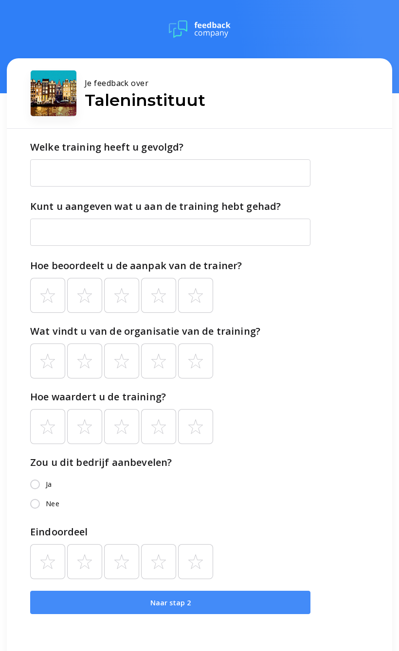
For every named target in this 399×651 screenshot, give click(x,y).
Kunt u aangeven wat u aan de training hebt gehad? (155, 206)
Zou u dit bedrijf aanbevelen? (101, 462)
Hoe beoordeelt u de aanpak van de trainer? (136, 265)
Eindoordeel (59, 531)
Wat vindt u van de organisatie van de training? (145, 331)
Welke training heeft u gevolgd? (107, 147)
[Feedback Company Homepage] (200, 29)
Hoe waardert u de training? (98, 396)
